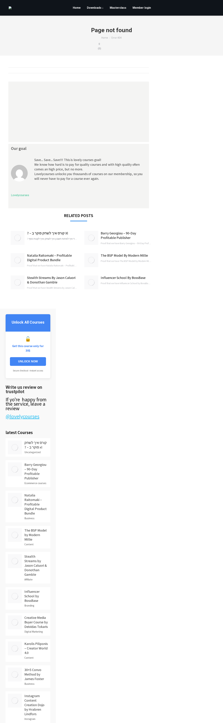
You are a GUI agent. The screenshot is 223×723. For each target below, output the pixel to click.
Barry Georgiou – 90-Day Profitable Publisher (118, 235)
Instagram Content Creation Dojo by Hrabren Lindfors (34, 705)
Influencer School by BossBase (123, 277)
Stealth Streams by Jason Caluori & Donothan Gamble (51, 279)
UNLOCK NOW (28, 361)
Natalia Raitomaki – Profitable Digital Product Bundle (49, 257)
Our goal (18, 148)
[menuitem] (76, 8)
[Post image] (18, 238)
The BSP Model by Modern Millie (124, 255)
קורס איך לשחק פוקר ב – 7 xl (47, 233)
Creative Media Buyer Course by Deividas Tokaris (36, 622)
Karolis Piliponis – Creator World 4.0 (36, 648)
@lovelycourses (22, 416)
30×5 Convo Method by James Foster (34, 674)
